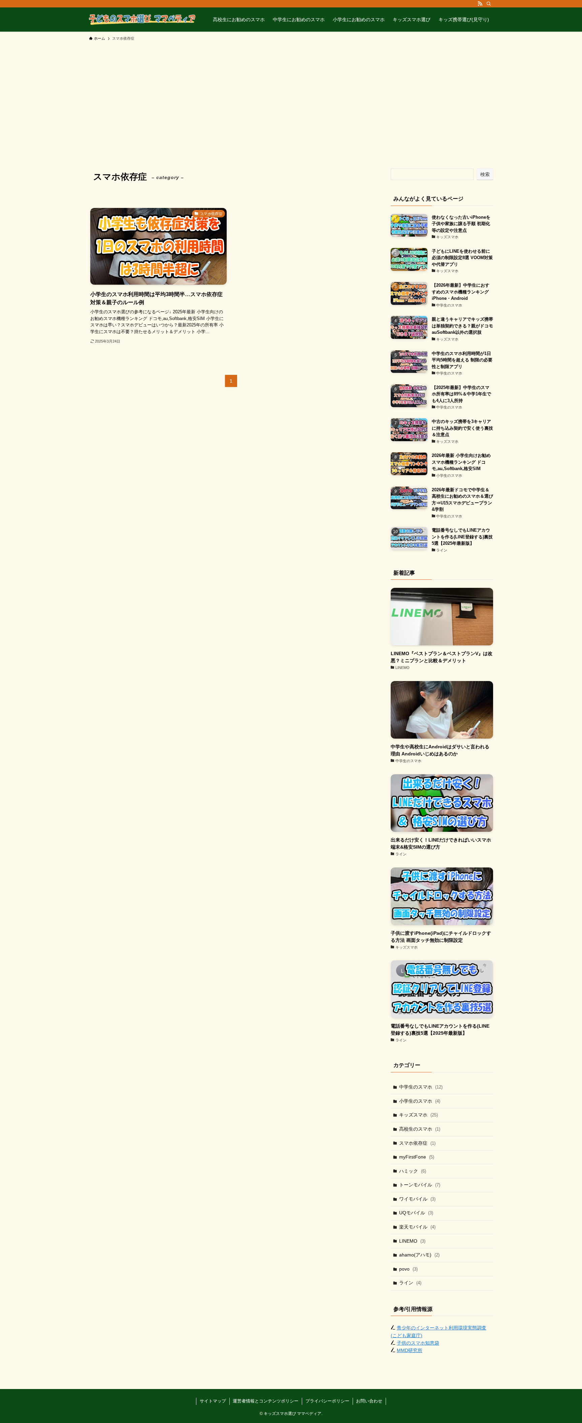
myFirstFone (416, 1157)
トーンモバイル (419, 1184)
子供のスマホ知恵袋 (418, 1343)
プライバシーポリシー (327, 1400)
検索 (485, 174)
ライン (410, 1282)
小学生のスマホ (419, 1101)
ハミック (412, 1171)
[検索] (488, 3)
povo (408, 1269)
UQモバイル (416, 1212)
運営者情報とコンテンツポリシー (265, 1400)
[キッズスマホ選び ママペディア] (142, 19)
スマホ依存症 (417, 1143)
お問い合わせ (369, 1400)
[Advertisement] (291, 95)
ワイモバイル (417, 1199)
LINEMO (412, 1241)
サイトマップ (213, 1400)
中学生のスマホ (421, 1087)
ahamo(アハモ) (419, 1254)
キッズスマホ (418, 1114)
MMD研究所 (409, 1350)
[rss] (480, 3)
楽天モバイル (417, 1227)
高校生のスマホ (419, 1129)
